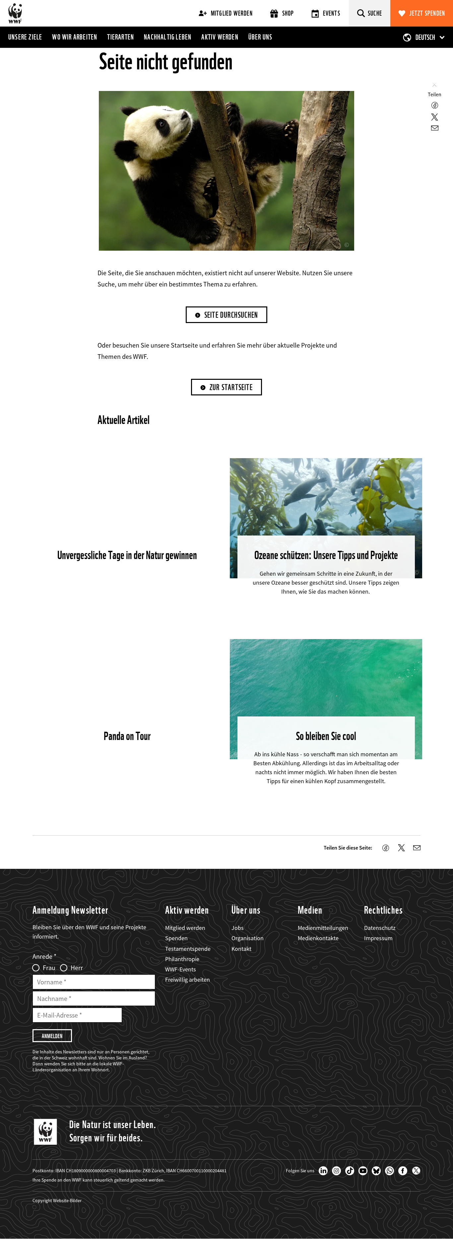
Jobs (237, 928)
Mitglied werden (232, 13)
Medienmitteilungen (323, 928)
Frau (49, 967)
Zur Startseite (231, 387)
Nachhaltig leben (167, 37)
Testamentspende (188, 948)
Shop (288, 13)
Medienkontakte (318, 938)
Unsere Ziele (25, 37)
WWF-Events (180, 969)
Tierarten (120, 37)
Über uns (260, 37)
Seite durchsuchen (231, 315)
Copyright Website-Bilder (57, 1200)
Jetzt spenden (427, 13)
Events (331, 13)
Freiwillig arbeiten (187, 979)
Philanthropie (182, 959)
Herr (77, 967)
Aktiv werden (219, 37)
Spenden (176, 938)
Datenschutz (380, 928)
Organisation (247, 938)
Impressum (378, 938)
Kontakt (241, 948)
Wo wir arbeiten (74, 37)
